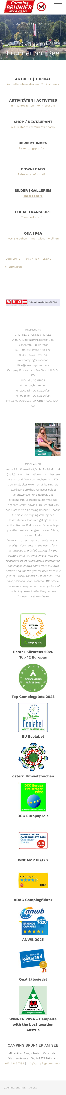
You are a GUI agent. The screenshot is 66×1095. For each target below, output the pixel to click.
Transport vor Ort (33, 217)
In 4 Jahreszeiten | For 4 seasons (33, 105)
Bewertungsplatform (33, 148)
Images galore (33, 195)
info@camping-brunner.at (44, 1063)
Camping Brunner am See (20, 1087)
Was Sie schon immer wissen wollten (33, 238)
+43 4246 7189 (14, 1063)
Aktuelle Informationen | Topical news (33, 84)
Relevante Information (33, 174)
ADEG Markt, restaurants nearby (33, 127)
